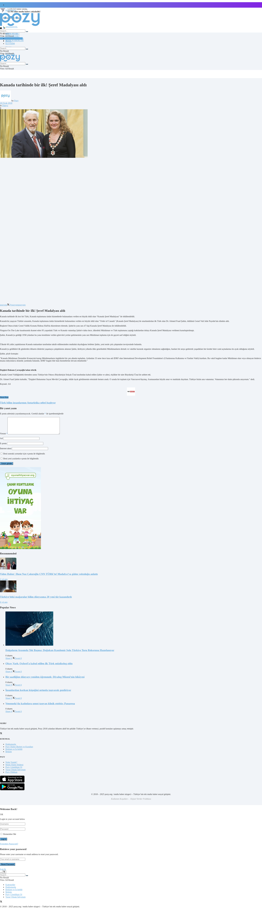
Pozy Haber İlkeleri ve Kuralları (19, 747)
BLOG (8, 41)
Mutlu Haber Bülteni (14, 765)
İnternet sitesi (5, 448)
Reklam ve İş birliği (13, 749)
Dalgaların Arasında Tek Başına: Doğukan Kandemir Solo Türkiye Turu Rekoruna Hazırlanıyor (59, 650)
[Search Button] (27, 31)
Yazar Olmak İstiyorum (15, 769)
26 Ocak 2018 (6, 103)
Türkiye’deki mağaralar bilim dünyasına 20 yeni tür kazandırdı (36, 596)
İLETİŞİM (10, 43)
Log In (3, 869)
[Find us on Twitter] (1, 902)
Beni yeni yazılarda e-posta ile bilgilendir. (21, 458)
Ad (1, 438)
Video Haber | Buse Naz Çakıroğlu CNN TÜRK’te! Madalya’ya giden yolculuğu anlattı (49, 574)
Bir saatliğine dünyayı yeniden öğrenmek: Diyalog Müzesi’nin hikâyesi (44, 676)
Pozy (16, 100)
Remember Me (9, 834)
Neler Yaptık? (11, 762)
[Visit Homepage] (20, 26)
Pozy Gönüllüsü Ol (13, 767)
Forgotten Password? (9, 844)
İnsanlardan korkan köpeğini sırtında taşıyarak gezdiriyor (38, 690)
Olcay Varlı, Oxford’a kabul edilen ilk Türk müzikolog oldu (39, 663)
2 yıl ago (4, 579)
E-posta (3, 443)
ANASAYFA (11, 27)
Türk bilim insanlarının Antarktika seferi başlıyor (28, 402)
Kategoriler (10, 884)
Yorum (4, 433)
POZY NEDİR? (12, 36)
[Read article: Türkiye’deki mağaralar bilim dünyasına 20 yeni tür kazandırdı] (131, 586)
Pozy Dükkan (11, 772)
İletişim (8, 5)
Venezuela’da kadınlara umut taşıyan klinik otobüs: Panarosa (40, 703)
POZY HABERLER (14, 40)
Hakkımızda (10, 744)
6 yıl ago (4, 602)
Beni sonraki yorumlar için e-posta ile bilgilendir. (24, 453)
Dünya (5, 105)
